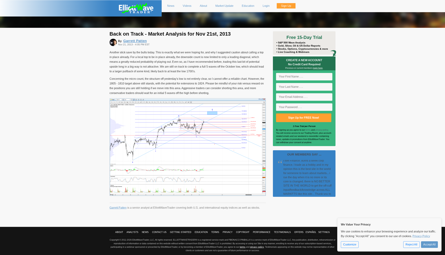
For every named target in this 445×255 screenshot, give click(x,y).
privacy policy (321, 130)
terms (308, 130)
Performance (261, 232)
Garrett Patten (118, 207)
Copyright (242, 232)
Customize (349, 244)
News (145, 232)
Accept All (429, 244)
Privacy (228, 232)
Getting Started (180, 232)
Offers (299, 232)
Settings (324, 232)
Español (311, 232)
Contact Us (159, 232)
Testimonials (282, 232)
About (119, 232)
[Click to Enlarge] (188, 195)
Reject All (411, 244)
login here (318, 68)
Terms (215, 232)
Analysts (132, 232)
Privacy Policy (421, 236)
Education (201, 232)
